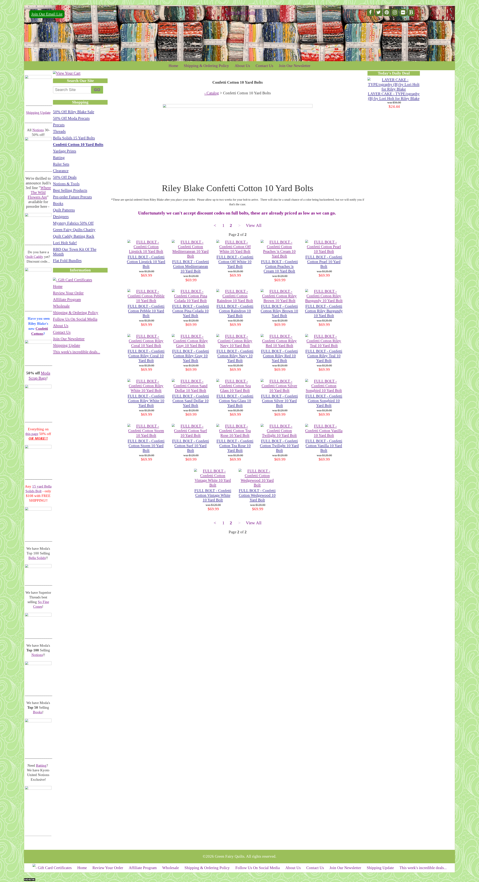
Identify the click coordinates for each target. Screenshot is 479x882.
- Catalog (211, 93)
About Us (242, 65)
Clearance (60, 170)
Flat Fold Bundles (67, 260)
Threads (59, 131)
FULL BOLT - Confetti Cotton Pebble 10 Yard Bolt (146, 311)
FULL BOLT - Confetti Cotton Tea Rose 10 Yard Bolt (234, 446)
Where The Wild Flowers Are (39, 192)
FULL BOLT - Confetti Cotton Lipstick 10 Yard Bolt (146, 262)
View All (253, 225)
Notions (38, 130)
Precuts (59, 125)
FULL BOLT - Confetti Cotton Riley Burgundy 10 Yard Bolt (324, 311)
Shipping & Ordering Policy (206, 65)
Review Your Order (68, 293)
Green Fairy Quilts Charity (74, 229)
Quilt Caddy (34, 257)
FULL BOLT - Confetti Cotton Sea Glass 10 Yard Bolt (234, 401)
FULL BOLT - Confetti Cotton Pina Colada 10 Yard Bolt (190, 311)
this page (31, 434)
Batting (41, 765)
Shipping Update (38, 113)
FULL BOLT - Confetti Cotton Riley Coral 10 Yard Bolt (146, 356)
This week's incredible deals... (76, 352)
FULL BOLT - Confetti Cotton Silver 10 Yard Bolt (279, 401)
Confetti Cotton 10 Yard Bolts (78, 144)
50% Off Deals (65, 177)
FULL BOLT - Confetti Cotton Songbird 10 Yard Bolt (323, 401)
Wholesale (61, 306)
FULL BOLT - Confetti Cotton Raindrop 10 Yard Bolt (234, 311)
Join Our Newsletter (294, 65)
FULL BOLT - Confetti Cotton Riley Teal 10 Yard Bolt (323, 356)
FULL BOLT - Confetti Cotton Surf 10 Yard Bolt (190, 446)
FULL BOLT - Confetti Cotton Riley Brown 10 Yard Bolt (279, 311)
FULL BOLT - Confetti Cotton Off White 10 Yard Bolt (234, 262)
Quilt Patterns (64, 210)
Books (37, 712)
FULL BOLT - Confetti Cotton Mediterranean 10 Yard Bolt (190, 266)
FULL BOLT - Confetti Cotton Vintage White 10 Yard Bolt (212, 495)
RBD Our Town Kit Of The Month (74, 251)
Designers (61, 216)
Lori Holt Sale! (65, 243)
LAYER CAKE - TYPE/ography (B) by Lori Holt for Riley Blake (394, 96)
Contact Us (264, 65)
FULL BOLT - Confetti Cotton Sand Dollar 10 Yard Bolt (190, 401)
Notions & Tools (66, 184)
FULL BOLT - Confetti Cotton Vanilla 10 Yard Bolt (323, 446)
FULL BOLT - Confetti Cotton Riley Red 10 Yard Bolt (279, 356)
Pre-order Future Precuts (72, 197)
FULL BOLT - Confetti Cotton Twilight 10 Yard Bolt (279, 446)
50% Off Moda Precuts (71, 118)
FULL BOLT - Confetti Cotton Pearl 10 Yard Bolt (323, 262)
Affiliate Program (67, 299)
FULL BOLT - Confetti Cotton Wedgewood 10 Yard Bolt (257, 495)
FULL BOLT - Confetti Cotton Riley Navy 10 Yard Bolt (234, 356)
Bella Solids (37, 558)
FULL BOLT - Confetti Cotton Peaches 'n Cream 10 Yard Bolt (279, 266)
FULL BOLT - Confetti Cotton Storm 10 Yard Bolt (146, 446)
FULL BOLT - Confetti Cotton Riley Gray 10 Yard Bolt (190, 356)
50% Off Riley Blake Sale (73, 112)
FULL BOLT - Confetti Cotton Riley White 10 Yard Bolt (146, 401)
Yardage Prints (64, 151)
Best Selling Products (70, 190)
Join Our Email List (46, 14)
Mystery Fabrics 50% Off (73, 223)
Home (173, 65)
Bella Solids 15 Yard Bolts (74, 138)
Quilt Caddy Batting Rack (73, 236)
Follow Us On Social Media (75, 319)
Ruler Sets (61, 164)
